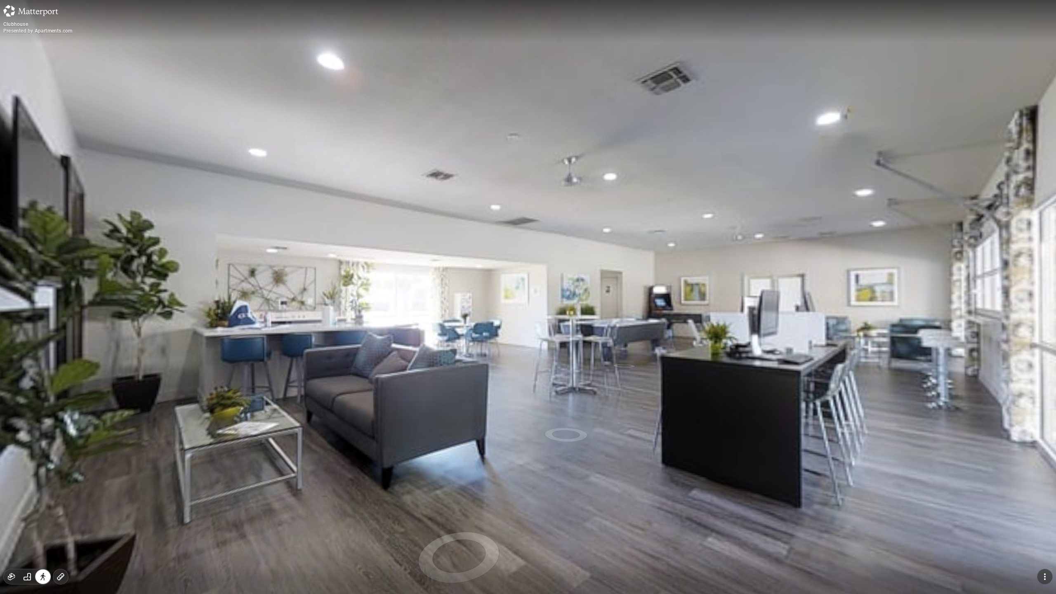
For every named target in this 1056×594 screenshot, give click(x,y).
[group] (27, 577)
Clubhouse (15, 24)
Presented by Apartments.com (37, 31)
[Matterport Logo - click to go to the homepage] (31, 10)
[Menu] (1045, 577)
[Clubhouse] (528, 297)
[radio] (11, 576)
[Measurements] (60, 577)
